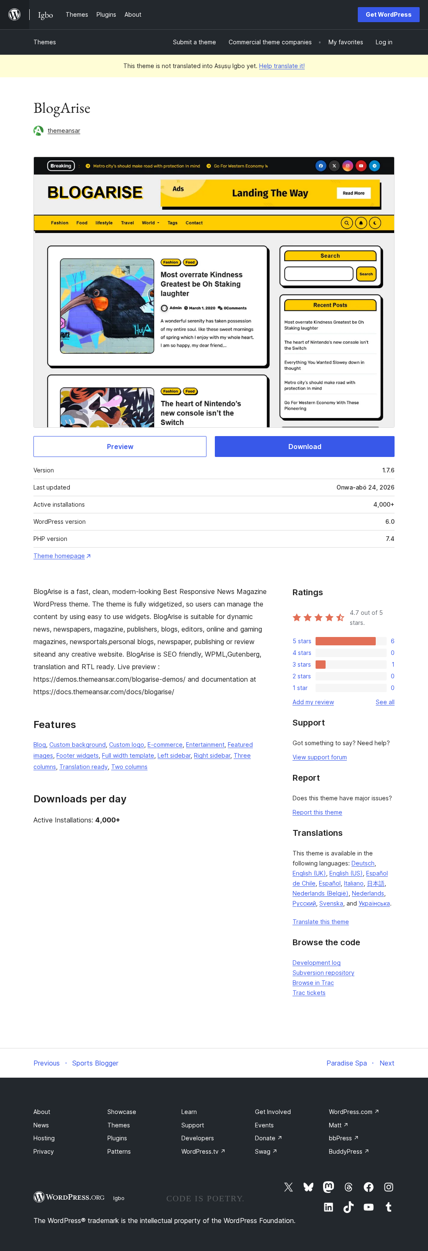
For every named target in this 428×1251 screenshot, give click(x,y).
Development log (317, 962)
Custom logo (126, 744)
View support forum (320, 757)
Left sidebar (174, 755)
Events (264, 1125)
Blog (39, 744)
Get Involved (273, 1111)
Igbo (119, 1198)
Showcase (121, 1111)
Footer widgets (77, 755)
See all (385, 701)
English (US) (346, 873)
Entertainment (205, 744)
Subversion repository (323, 972)
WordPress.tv (203, 1151)
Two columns (129, 766)
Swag (266, 1151)
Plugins (117, 1138)
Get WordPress (389, 14)
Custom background (77, 744)
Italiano (354, 883)
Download (304, 446)
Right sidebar (212, 755)
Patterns (119, 1151)
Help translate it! (282, 65)
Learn (189, 1111)
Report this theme (317, 812)
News (41, 1125)
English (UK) (309, 873)
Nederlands (368, 893)
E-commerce (165, 744)
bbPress (344, 1138)
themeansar (64, 130)
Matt (339, 1125)
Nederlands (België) (321, 893)
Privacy (43, 1151)
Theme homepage (59, 555)
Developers (197, 1138)
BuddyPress (349, 1151)
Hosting (44, 1138)
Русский (304, 903)
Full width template (128, 755)
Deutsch (363, 863)
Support (192, 1125)
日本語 (376, 883)
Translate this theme (321, 921)
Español (330, 883)
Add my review (313, 701)
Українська (374, 903)
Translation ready (83, 766)
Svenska (331, 903)
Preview (120, 446)
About (41, 1111)
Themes (44, 42)
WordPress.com (354, 1111)
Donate (269, 1138)
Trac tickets (309, 992)
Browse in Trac (313, 982)
